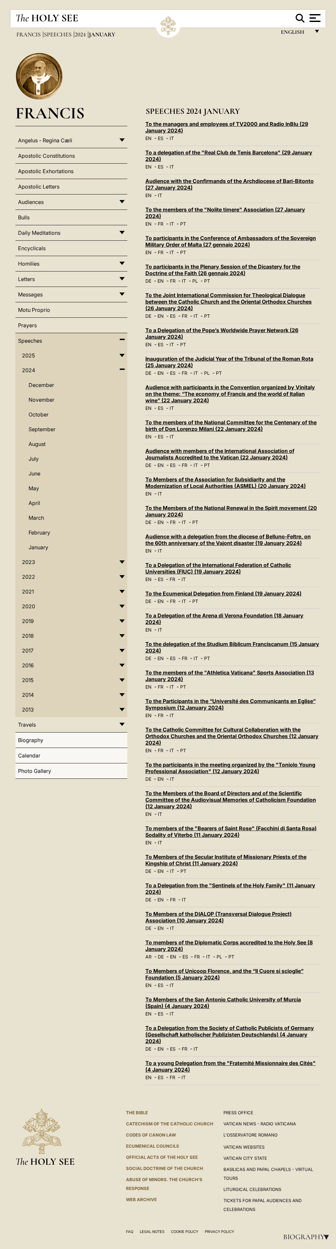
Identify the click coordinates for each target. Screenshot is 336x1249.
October (39, 414)
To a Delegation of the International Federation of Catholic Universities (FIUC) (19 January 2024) (218, 568)
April (34, 503)
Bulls (24, 217)
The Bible (137, 1112)
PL (195, 281)
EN (148, 138)
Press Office (238, 1112)
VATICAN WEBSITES (243, 1147)
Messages (30, 294)
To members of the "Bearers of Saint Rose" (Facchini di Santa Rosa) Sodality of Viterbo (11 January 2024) (231, 831)
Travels (27, 724)
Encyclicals (32, 248)
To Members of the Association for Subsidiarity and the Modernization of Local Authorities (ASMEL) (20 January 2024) (225, 482)
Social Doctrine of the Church (164, 1168)
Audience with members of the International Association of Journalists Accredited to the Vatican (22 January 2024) (219, 454)
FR (160, 224)
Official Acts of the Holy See (162, 1157)
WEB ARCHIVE (141, 1199)
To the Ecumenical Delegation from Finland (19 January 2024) (223, 593)
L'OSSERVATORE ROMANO (250, 1135)
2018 (28, 636)
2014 (28, 695)
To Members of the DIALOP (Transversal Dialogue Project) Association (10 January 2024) (218, 917)
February (39, 532)
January (38, 547)
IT (172, 138)
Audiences (31, 202)
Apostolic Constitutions (46, 155)
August (37, 444)
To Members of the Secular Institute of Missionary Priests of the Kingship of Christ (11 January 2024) (225, 860)
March (36, 517)
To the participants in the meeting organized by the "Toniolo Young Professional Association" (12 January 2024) (230, 768)
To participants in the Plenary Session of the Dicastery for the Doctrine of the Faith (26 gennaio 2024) (222, 269)
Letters (26, 279)
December (41, 385)
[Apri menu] (314, 18)
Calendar (29, 755)
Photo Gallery (34, 771)
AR (148, 956)
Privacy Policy (219, 1231)
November (41, 399)
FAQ (129, 1231)
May (34, 488)
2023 (28, 562)
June (34, 473)
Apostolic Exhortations (46, 171)
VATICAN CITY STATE (245, 1158)
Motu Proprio (34, 310)
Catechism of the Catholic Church (169, 1123)
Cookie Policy (184, 1231)
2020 (28, 606)
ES (160, 138)
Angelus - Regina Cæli (45, 140)
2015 (27, 680)
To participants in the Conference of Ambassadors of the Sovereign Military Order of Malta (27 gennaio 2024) (230, 241)
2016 (28, 665)
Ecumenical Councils (152, 1146)
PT (183, 224)
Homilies (28, 263)
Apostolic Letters (38, 186)
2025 (28, 355)
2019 (28, 621)
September (42, 429)
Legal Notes (152, 1231)
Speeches (58, 34)
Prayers (27, 325)
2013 (28, 709)
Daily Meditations (39, 233)
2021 (28, 591)
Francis (29, 34)
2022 (28, 577)
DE (148, 281)
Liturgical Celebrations (252, 1189)
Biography (308, 1237)
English (295, 34)
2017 (27, 650)
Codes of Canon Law (151, 1135)
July (34, 458)
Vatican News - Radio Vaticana (259, 1123)
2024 (81, 34)
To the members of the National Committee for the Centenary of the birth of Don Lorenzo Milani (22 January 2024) (231, 425)
